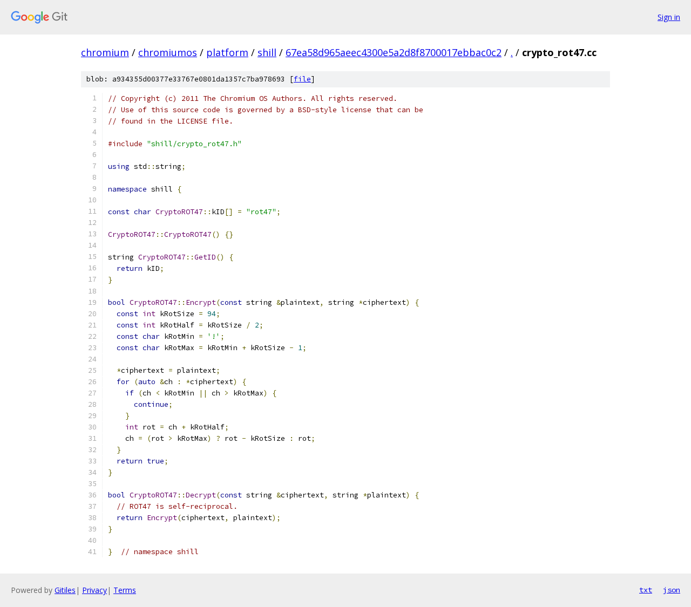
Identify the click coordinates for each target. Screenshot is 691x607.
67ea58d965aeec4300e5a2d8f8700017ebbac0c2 (394, 52)
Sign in (669, 17)
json (671, 590)
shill (267, 52)
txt (645, 590)
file (302, 79)
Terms (124, 590)
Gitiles (65, 590)
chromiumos (167, 52)
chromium (105, 52)
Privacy (94, 590)
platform (227, 52)
